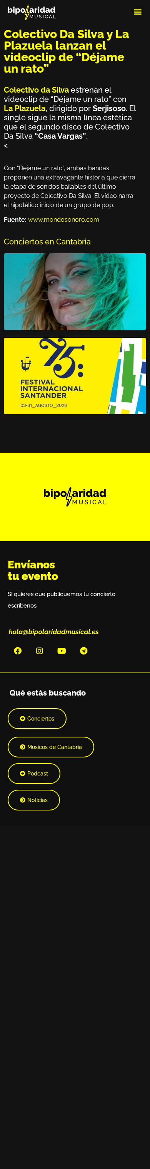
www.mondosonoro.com (63, 219)
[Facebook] (18, 651)
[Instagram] (40, 651)
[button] (137, 11)
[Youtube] (62, 651)
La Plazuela (24, 108)
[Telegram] (83, 651)
